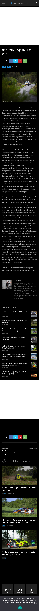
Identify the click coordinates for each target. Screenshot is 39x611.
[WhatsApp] (25, 61)
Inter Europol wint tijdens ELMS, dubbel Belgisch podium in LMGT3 (14, 364)
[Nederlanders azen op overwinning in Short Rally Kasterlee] (34, 348)
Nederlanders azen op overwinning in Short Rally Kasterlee (14, 347)
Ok (20, 608)
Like (8, 584)
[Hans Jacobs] (7, 290)
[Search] (36, 3)
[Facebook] (11, 61)
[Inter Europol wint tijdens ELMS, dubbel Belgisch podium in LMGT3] (34, 365)
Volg (19, 584)
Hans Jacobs (18, 281)
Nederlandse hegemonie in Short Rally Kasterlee (14, 321)
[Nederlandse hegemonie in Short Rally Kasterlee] (34, 322)
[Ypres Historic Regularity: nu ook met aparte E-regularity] (34, 373)
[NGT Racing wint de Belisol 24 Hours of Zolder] (34, 314)
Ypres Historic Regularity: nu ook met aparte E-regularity (14, 373)
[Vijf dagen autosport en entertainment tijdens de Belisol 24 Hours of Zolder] (34, 356)
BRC (9, 66)
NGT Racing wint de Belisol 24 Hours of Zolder (14, 313)
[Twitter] (15, 61)
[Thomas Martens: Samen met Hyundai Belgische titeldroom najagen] (34, 331)
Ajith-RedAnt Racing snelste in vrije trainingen (13, 339)
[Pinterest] (20, 61)
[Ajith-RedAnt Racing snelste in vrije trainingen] (34, 339)
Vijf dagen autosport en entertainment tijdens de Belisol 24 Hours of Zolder (14, 356)
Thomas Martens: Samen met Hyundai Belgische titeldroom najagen (14, 330)
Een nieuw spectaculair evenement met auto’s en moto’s (9, 453)
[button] (3, 3)
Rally (4, 66)
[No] (36, 603)
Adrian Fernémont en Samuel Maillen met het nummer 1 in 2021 (30, 453)
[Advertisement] (19, 26)
